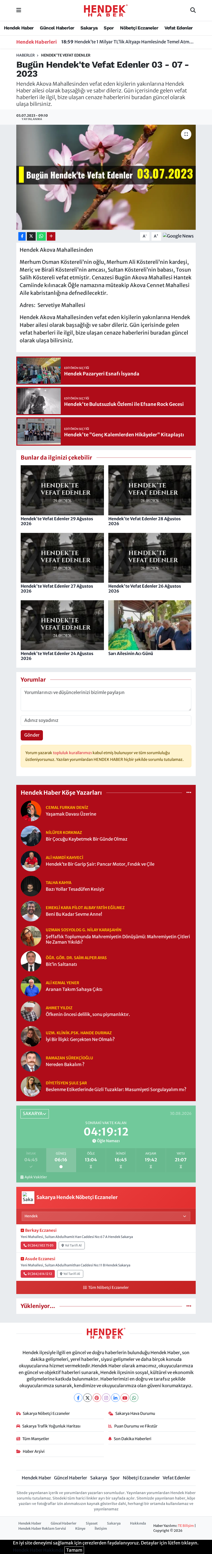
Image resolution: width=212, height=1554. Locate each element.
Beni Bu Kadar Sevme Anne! (74, 914)
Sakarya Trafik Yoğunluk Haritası (51, 1426)
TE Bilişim (186, 1526)
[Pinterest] (97, 1397)
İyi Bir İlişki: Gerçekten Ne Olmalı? (80, 1039)
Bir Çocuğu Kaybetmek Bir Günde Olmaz (86, 839)
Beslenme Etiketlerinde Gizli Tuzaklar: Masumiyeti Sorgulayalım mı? (116, 1089)
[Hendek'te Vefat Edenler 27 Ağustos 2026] (62, 557)
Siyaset (92, 1523)
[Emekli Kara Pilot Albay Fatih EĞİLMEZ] (31, 910)
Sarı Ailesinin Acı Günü (130, 653)
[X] (87, 1397)
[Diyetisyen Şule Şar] (31, 1086)
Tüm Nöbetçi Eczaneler (108, 1287)
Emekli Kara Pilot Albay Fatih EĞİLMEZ (85, 907)
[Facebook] (78, 1397)
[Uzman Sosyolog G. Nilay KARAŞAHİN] (31, 935)
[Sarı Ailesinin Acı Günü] (150, 625)
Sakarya (89, 27)
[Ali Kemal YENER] (31, 986)
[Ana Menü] (18, 10)
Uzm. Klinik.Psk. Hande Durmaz (79, 1032)
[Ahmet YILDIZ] (31, 1011)
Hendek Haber (19, 27)
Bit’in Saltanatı (61, 964)
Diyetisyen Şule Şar (66, 1082)
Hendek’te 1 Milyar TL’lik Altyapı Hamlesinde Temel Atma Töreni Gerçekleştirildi (128, 42)
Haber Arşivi (33, 1451)
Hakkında (138, 1523)
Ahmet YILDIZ (59, 1007)
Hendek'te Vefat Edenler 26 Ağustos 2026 (144, 588)
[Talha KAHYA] (31, 885)
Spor (109, 27)
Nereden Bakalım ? (65, 1064)
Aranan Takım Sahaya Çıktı (74, 989)
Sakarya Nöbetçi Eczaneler (46, 1413)
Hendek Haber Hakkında (38, 1550)
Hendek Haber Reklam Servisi (42, 1528)
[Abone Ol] (178, 236)
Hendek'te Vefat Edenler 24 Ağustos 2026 (57, 656)
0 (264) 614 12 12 (40, 1274)
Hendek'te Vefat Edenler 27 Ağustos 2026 (57, 588)
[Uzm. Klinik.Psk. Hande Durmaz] (31, 1036)
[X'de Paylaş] (31, 236)
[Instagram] (106, 1397)
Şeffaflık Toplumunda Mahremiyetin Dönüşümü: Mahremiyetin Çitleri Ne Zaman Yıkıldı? (118, 939)
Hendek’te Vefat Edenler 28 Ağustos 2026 (144, 521)
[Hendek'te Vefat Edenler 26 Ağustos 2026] (150, 557)
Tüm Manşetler (35, 1438)
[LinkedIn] (115, 1397)
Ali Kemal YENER (62, 982)
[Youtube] (124, 1397)
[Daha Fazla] (51, 236)
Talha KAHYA (58, 882)
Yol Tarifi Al (73, 1245)
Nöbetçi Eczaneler (139, 27)
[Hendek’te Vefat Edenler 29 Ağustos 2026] (62, 490)
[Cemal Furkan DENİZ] (31, 810)
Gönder (32, 735)
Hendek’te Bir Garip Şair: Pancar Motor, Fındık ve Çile (100, 864)
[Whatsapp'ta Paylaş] (41, 236)
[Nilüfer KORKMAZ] (31, 835)
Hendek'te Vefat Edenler (65, 55)
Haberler (25, 55)
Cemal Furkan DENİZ (67, 807)
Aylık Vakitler (36, 1177)
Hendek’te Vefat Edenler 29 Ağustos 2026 (57, 521)
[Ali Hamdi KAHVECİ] (31, 860)
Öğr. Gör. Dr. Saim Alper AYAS (76, 957)
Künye (80, 1528)
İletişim (101, 1528)
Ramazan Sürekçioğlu (69, 1057)
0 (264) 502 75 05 (41, 1245)
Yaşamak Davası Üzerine (71, 814)
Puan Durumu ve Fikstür (135, 1426)
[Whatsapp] (134, 1397)
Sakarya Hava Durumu (135, 1413)
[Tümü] (188, 792)
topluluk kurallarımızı (73, 752)
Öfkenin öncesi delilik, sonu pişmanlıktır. (88, 1014)
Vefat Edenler (178, 27)
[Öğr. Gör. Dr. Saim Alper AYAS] (31, 961)
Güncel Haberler (57, 27)
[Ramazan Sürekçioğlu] (31, 1061)
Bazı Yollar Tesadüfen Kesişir (75, 889)
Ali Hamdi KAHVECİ (64, 857)
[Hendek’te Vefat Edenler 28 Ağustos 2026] (150, 490)
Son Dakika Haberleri (132, 1438)
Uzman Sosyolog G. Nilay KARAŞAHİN (84, 929)
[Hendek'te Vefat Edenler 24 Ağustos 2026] (62, 625)
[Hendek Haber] (106, 10)
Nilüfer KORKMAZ (64, 832)
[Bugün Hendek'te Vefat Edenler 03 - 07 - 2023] (106, 177)
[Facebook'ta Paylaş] (22, 236)
